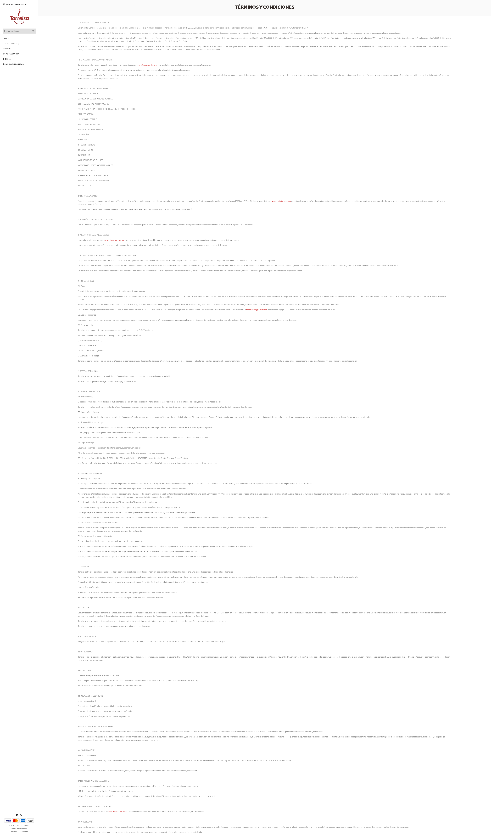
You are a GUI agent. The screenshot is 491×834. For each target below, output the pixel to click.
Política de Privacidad (19, 829)
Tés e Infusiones (10, 44)
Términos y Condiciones (19, 831)
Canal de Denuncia (11, 54)
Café (5, 39)
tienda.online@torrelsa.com (256, 310)
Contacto (7, 49)
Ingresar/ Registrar (14, 64)
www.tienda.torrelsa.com (147, 65)
